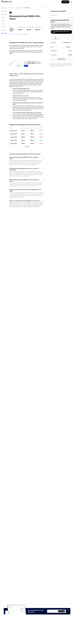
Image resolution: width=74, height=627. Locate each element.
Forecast (3, 20)
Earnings (3, 23)
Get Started (65, 1)
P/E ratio (3, 17)
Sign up (14, 90)
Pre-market (4, 30)
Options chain (4, 11)
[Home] (7, 2)
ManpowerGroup (19, 7)
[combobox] (67, 42)
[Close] (68, 610)
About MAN (4, 8)
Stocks (13, 7)
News (2, 27)
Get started (36, 205)
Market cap (4, 14)
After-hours (4, 33)
